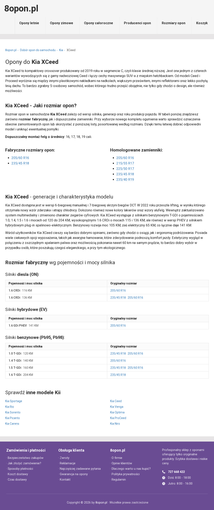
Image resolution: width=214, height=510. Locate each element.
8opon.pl (21, 8)
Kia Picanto (12, 418)
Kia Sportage (13, 401)
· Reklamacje (66, 463)
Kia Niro (115, 423)
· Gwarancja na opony (73, 474)
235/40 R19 (125, 180)
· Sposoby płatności (19, 469)
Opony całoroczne (98, 23)
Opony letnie (29, 23)
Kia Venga (116, 406)
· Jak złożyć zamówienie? (23, 463)
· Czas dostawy (16, 479)
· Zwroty (63, 458)
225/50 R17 (125, 169)
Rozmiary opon (173, 23)
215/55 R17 (125, 163)
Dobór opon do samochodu (38, 50)
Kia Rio (9, 406)
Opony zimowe (61, 23)
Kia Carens (12, 423)
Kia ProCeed (118, 418)
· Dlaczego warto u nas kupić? (130, 469)
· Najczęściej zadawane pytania (79, 469)
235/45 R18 (20, 163)
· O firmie (116, 458)
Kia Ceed (116, 401)
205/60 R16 (20, 158)
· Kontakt (64, 479)
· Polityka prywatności (125, 474)
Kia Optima (117, 412)
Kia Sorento (12, 412)
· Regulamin (118, 479)
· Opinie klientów (121, 463)
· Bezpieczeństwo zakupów (24, 458)
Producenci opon (137, 23)
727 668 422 (176, 472)
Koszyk (202, 23)
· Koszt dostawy (17, 474)
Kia (61, 50)
